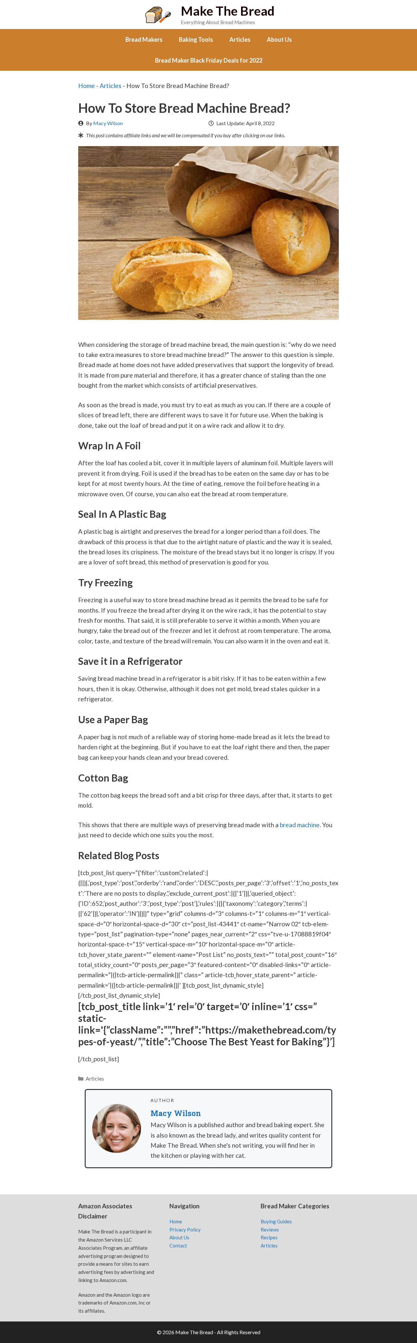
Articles (240, 39)
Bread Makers (144, 39)
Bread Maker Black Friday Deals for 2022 (208, 60)
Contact (178, 1245)
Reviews (270, 1229)
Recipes (269, 1237)
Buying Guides (276, 1221)
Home (86, 85)
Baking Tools (196, 39)
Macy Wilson (108, 123)
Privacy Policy (185, 1229)
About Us (279, 39)
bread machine (300, 824)
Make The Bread (228, 10)
